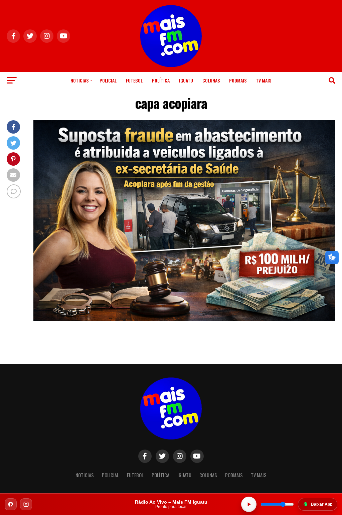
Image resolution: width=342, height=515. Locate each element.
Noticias (79, 80)
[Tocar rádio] (248, 504)
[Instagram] (26, 504)
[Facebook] (11, 504)
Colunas (211, 80)
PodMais (237, 80)
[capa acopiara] (184, 319)
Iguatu (186, 80)
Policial (108, 80)
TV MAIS (263, 80)
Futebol (134, 80)
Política (161, 80)
